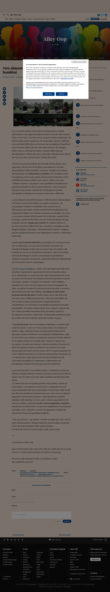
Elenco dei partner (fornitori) (34, 87)
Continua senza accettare (79, 62)
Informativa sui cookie (67, 78)
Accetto (61, 94)
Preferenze (48, 94)
